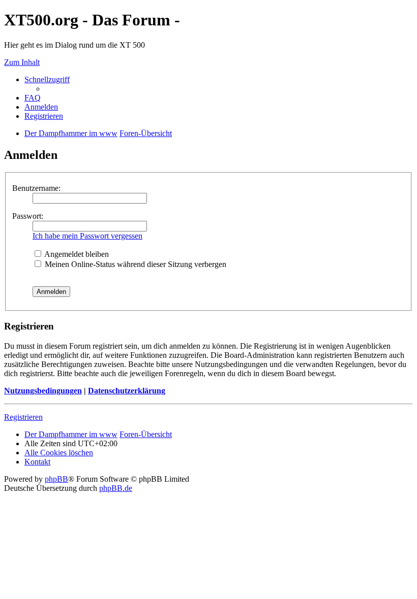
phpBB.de (115, 488)
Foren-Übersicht (146, 434)
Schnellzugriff (47, 79)
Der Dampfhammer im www (70, 434)
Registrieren (23, 417)
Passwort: (27, 216)
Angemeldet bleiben (76, 254)
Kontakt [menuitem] (37, 461)
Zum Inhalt (22, 62)
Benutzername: (36, 188)
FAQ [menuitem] (32, 97)
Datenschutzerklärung (126, 390)
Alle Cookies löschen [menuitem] (58, 452)
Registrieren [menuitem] (43, 116)
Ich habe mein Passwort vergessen (87, 235)
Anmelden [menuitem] (41, 107)
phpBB (56, 479)
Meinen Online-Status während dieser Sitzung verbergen (134, 264)
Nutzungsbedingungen (43, 390)
